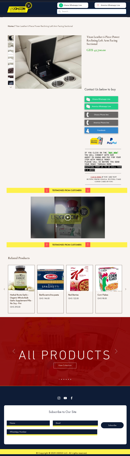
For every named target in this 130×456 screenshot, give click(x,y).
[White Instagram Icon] (59, 398)
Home (11, 26)
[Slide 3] (66, 379)
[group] (65, 289)
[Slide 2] (63, 379)
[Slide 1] (61, 379)
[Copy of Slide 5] (70, 379)
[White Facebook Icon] (72, 398)
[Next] (116, 351)
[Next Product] (125, 289)
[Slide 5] (59, 379)
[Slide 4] (68, 379)
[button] (67, 190)
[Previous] (14, 351)
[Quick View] (21, 278)
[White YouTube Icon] (65, 398)
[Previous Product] (4, 289)
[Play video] (68, 217)
